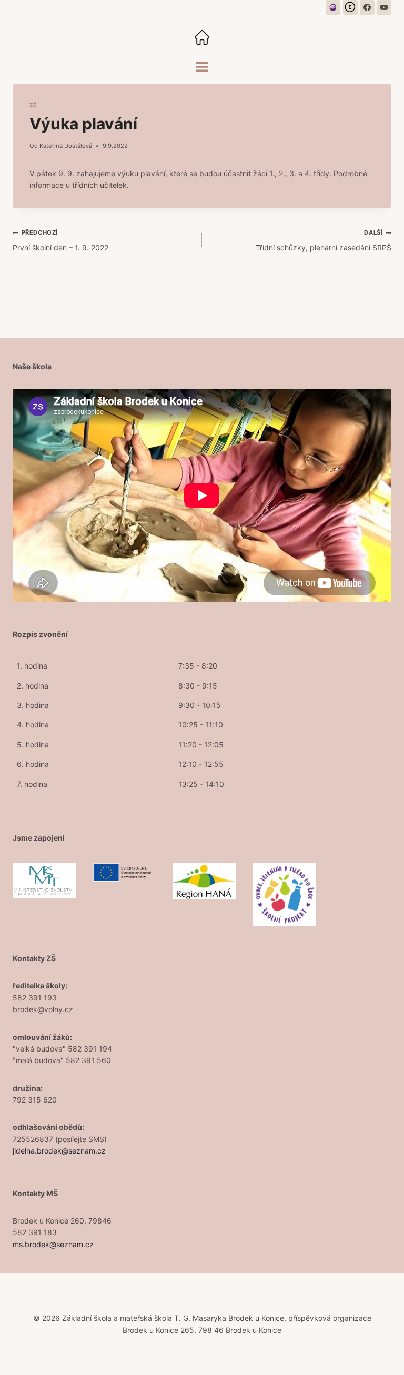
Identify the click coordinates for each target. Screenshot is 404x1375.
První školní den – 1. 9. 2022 (60, 240)
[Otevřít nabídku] (202, 66)
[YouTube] (384, 7)
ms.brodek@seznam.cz (53, 1244)
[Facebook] (367, 7)
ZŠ (33, 105)
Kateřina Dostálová (65, 145)
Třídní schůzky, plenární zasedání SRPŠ (323, 240)
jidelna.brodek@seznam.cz (59, 1150)
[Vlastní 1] (333, 7)
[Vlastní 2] (350, 7)
